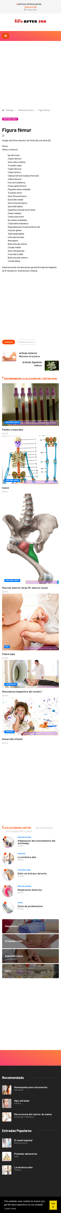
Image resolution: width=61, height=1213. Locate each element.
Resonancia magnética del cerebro (22, 691)
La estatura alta (27, 857)
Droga (20, 903)
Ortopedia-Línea (24, 870)
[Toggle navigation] (5, 36)
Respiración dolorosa (30, 889)
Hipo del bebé (21, 1100)
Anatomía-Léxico (26, 110)
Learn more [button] (10, 1208)
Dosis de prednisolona (30, 906)
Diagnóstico (11, 684)
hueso (5, 487)
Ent (7, 647)
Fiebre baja (8, 653)
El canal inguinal (23, 1140)
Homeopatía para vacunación (30, 1087)
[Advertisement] (30, 73)
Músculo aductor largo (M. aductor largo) (25, 587)
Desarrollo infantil (12, 739)
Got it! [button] (53, 1205)
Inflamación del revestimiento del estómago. (36, 842)
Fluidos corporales (12, 429)
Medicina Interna (24, 837)
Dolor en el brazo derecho (32, 873)
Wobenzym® (30, 7)
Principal (9, 110)
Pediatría (9, 732)
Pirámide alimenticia (25, 1153)
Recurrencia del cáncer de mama (33, 1114)
